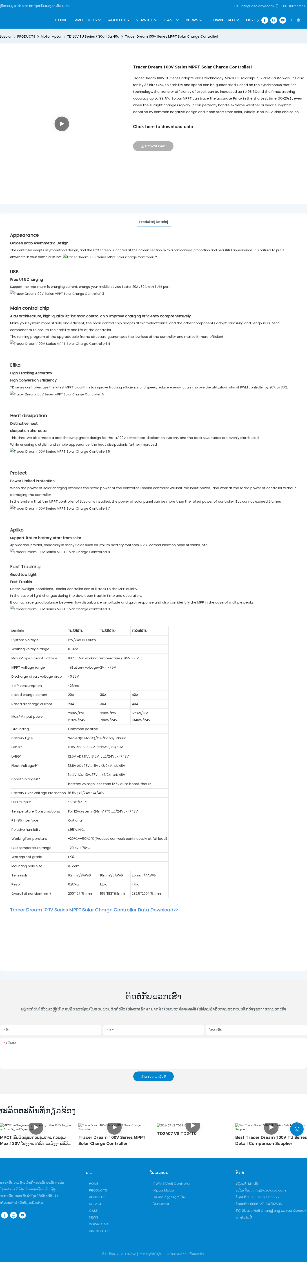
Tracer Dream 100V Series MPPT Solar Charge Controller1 (171, 36)
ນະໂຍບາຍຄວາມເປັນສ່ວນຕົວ (185, 1254)
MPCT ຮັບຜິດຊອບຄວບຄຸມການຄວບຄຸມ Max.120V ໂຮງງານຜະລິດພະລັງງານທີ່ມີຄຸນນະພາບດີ (34, 1141)
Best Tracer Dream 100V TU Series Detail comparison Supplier (271, 1140)
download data (177, 126)
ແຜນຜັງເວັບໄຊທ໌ (150, 1254)
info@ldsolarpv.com (257, 6)
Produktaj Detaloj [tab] (153, 221)
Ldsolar (6, 36)
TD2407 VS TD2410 (176, 1133)
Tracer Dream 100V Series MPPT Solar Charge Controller (112, 1140)
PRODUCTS (26, 36)
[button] (258, 20)
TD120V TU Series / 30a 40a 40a (93, 36)
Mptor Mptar (51, 36)
